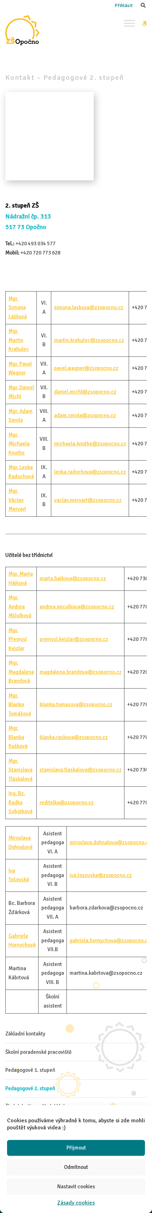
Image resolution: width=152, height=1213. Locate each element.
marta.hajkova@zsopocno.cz (73, 578)
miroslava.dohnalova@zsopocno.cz (110, 842)
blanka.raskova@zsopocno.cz (74, 737)
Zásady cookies (76, 1202)
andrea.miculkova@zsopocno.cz (77, 607)
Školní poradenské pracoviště (38, 1052)
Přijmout (76, 1148)
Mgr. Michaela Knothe (19, 444)
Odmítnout (76, 1167)
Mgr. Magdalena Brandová (21, 672)
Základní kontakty (25, 1034)
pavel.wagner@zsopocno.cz (86, 368)
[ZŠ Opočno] (22, 30)
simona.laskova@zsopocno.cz (88, 307)
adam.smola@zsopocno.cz (85, 415)
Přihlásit (124, 5)
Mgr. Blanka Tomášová (19, 704)
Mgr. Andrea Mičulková (19, 606)
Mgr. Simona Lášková (17, 307)
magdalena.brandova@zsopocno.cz (81, 672)
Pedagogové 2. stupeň (30, 1088)
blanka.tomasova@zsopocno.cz (76, 704)
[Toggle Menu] (129, 23)
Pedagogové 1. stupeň (30, 1070)
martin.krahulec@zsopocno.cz (89, 340)
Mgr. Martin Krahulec (18, 340)
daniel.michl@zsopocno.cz (85, 392)
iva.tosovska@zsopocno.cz (101, 875)
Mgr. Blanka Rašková (18, 737)
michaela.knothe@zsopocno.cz (90, 443)
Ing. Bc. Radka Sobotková (20, 802)
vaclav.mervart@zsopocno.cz (88, 500)
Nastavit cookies (76, 1186)
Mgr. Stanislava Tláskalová (20, 770)
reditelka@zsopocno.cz (67, 802)
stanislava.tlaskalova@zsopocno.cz (81, 770)
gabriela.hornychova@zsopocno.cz (110, 940)
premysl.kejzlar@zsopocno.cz (74, 639)
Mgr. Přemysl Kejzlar (17, 639)
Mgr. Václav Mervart (17, 500)
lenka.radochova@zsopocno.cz (90, 472)
